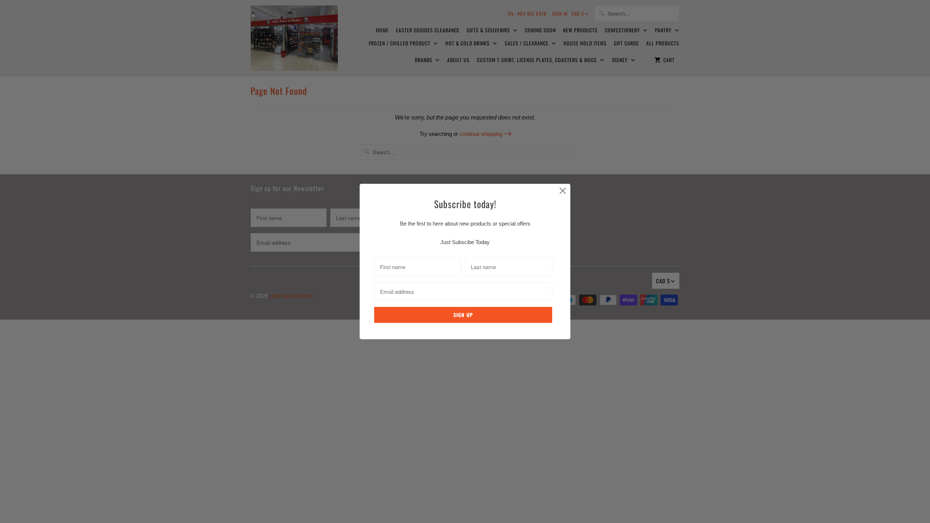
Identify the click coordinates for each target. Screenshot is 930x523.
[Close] (563, 191)
